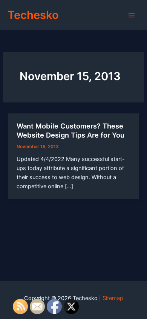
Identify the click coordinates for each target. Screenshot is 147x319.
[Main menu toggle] (131, 15)
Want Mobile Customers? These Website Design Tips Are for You (70, 130)
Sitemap (113, 298)
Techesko (33, 15)
